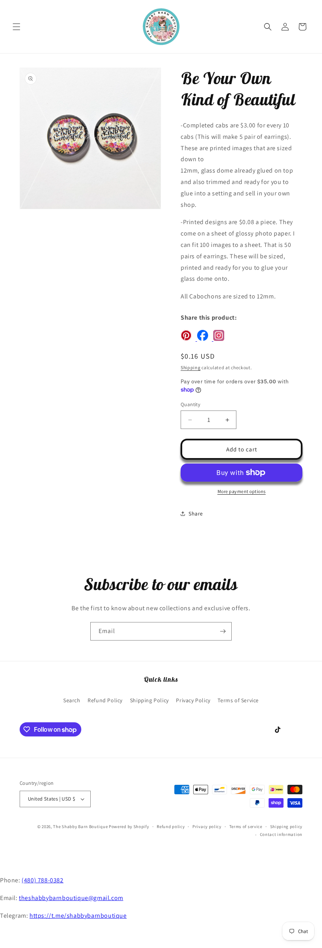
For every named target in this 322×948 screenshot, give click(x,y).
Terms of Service (238, 700)
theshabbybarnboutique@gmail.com (71, 898)
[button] (16, 26)
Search (71, 700)
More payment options (242, 491)
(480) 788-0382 (42, 880)
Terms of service (245, 826)
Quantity (190, 404)
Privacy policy (206, 826)
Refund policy (171, 826)
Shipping (191, 367)
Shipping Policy (149, 700)
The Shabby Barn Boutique (80, 826)
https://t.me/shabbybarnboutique (78, 915)
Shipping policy (286, 826)
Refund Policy (105, 700)
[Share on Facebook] (205, 339)
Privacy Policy (193, 700)
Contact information (281, 834)
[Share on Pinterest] (189, 339)
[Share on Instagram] (220, 339)
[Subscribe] (222, 631)
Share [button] (195, 513)
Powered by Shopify (129, 826)
